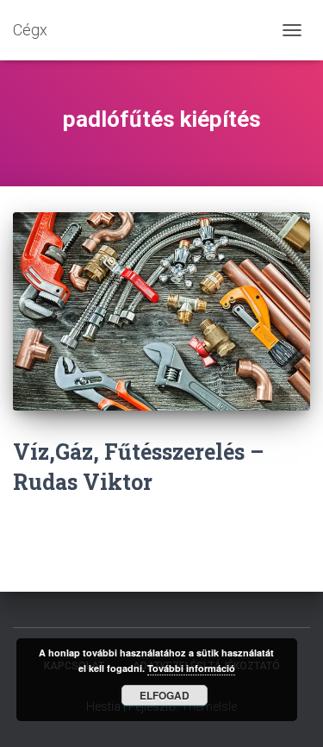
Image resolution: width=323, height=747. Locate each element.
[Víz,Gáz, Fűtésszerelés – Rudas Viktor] (161, 311)
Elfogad (164, 695)
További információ (191, 668)
